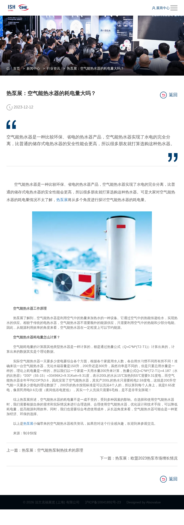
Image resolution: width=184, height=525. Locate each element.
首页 (16, 68)
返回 (173, 94)
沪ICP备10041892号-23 (103, 502)
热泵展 (62, 200)
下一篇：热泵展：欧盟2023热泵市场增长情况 (139, 458)
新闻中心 (33, 68)
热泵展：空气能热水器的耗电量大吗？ (95, 68)
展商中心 (162, 8)
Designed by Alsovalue (143, 502)
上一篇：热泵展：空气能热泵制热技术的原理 (44, 450)
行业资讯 (53, 68)
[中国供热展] (18, 7)
